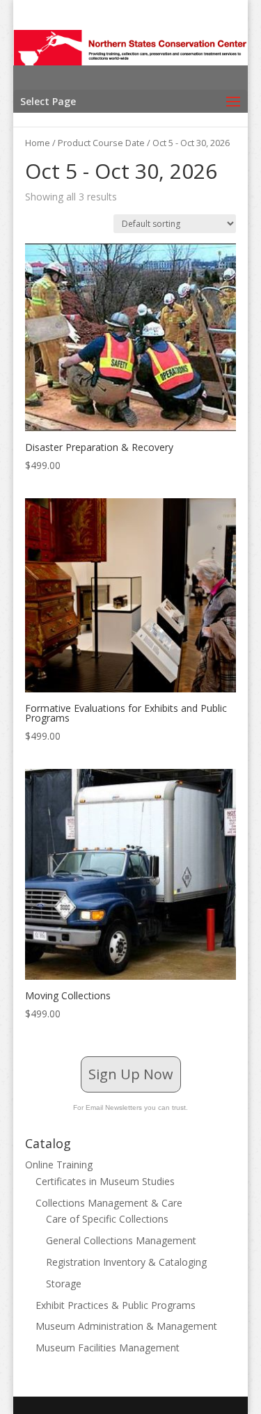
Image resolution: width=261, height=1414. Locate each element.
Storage (63, 1283)
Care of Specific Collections (107, 1218)
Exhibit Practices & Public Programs (115, 1305)
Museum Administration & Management (126, 1326)
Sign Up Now (130, 1074)
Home (37, 142)
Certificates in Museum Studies (105, 1181)
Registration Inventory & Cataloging (126, 1262)
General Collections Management (121, 1240)
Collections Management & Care (108, 1202)
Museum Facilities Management (107, 1347)
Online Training (59, 1164)
